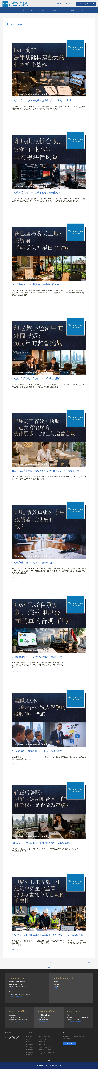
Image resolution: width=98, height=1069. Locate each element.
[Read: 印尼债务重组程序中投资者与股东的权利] (49, 529)
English (59, 3)
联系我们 (84, 10)
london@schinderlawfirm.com (59, 988)
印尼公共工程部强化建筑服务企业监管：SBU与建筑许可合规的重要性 (47, 934)
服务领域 (33, 10)
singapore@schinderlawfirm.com (17, 1021)
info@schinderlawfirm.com (15, 988)
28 (50, 962)
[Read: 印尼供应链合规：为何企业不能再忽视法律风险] (49, 159)
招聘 (64, 10)
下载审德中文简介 (70, 3)
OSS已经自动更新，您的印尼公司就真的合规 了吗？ (38, 656)
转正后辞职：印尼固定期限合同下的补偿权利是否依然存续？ (43, 842)
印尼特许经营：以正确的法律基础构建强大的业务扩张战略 (41, 100)
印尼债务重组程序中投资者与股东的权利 (32, 562)
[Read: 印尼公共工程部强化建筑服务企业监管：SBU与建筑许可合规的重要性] (49, 901)
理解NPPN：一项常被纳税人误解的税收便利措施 (37, 750)
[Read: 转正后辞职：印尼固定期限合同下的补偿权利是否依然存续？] (49, 809)
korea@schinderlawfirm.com (74, 1021)
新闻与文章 (73, 10)
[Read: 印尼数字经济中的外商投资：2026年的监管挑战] (49, 345)
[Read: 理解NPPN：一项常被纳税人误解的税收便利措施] (49, 717)
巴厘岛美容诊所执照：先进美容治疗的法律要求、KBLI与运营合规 (45, 470)
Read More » (15, 113)
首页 (13, 10)
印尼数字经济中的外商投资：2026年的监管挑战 (36, 378)
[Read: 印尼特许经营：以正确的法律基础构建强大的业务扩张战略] (49, 67)
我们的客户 (54, 10)
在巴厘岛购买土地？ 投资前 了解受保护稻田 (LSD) (37, 284)
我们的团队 (43, 10)
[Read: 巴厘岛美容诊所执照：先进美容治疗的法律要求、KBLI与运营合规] (49, 437)
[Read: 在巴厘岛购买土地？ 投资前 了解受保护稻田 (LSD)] (49, 251)
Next (90, 962)
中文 (63, 3)
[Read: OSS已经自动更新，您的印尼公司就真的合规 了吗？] (49, 623)
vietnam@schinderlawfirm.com (45, 1021)
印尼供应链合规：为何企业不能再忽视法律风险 (36, 192)
